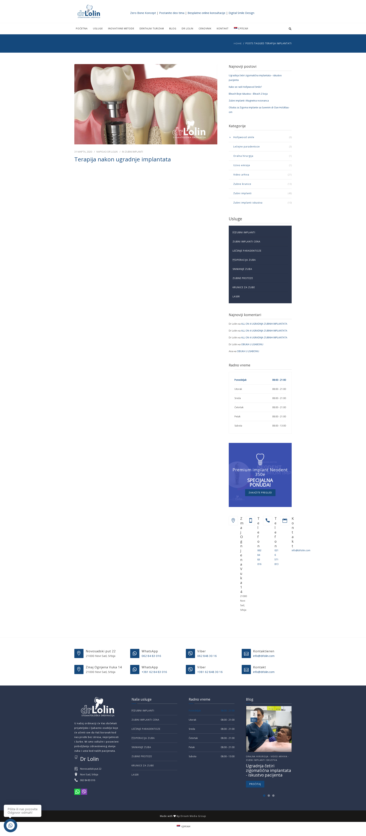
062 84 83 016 (151, 656)
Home (238, 43)
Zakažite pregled (260, 492)
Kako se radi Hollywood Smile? (245, 87)
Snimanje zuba (242, 269)
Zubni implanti (134, 151)
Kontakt (223, 28)
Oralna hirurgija (243, 156)
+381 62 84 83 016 (154, 672)
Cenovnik (205, 28)
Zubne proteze (243, 278)
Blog (172, 28)
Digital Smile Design (241, 13)
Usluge (98, 28)
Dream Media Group (193, 816)
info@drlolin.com (301, 550)
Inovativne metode (121, 28)
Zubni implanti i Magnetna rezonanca (249, 100)
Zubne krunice (242, 184)
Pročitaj (255, 784)
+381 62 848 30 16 (210, 672)
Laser (236, 296)
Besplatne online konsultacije (206, 13)
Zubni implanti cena (246, 241)
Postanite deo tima (171, 13)
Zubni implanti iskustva (247, 202)
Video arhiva (241, 174)
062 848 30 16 (207, 656)
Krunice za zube (244, 287)
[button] (264, 795)
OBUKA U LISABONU (252, 344)
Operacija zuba (244, 260)
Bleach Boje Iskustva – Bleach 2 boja (248, 93)
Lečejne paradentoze (246, 146)
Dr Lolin (187, 28)
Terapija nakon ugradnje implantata (122, 159)
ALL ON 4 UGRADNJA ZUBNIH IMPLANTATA (264, 323)
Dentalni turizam (152, 28)
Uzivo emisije (241, 165)
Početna (82, 28)
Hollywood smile (243, 137)
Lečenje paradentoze (247, 250)
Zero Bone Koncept (143, 13)
